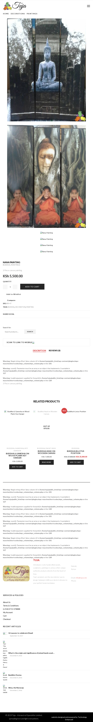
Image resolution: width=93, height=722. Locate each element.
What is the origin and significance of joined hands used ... (31, 653)
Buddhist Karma (14, 675)
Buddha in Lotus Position (75, 452)
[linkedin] (82, 314)
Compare (11, 300)
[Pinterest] (70, 314)
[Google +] (74, 314)
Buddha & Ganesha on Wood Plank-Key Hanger (17, 455)
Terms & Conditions (11, 606)
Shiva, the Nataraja (16, 688)
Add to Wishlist (13, 294)
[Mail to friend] (78, 314)
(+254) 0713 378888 (11, 609)
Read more (46, 462)
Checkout (7, 619)
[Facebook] (66, 314)
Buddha (6, 265)
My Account (8, 612)
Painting (30, 307)
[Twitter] (62, 314)
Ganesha (19, 448)
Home (6, 14)
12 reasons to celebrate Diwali (20, 633)
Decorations (18, 14)
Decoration (20, 307)
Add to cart (32, 286)
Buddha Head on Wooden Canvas (46, 452)
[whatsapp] (85, 314)
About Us (6, 602)
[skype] (88, 314)
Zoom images (8, 247)
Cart (5, 616)
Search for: (7, 327)
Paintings (32, 14)
